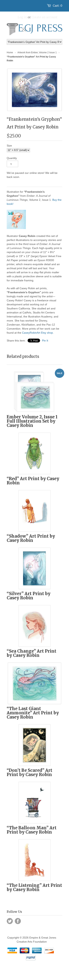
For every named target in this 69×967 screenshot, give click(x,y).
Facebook (18, 921)
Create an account (44, 17)
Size (9, 145)
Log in (22, 17)
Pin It (45, 340)
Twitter (10, 921)
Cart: (57, 5)
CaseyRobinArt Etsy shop (37, 332)
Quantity (12, 158)
